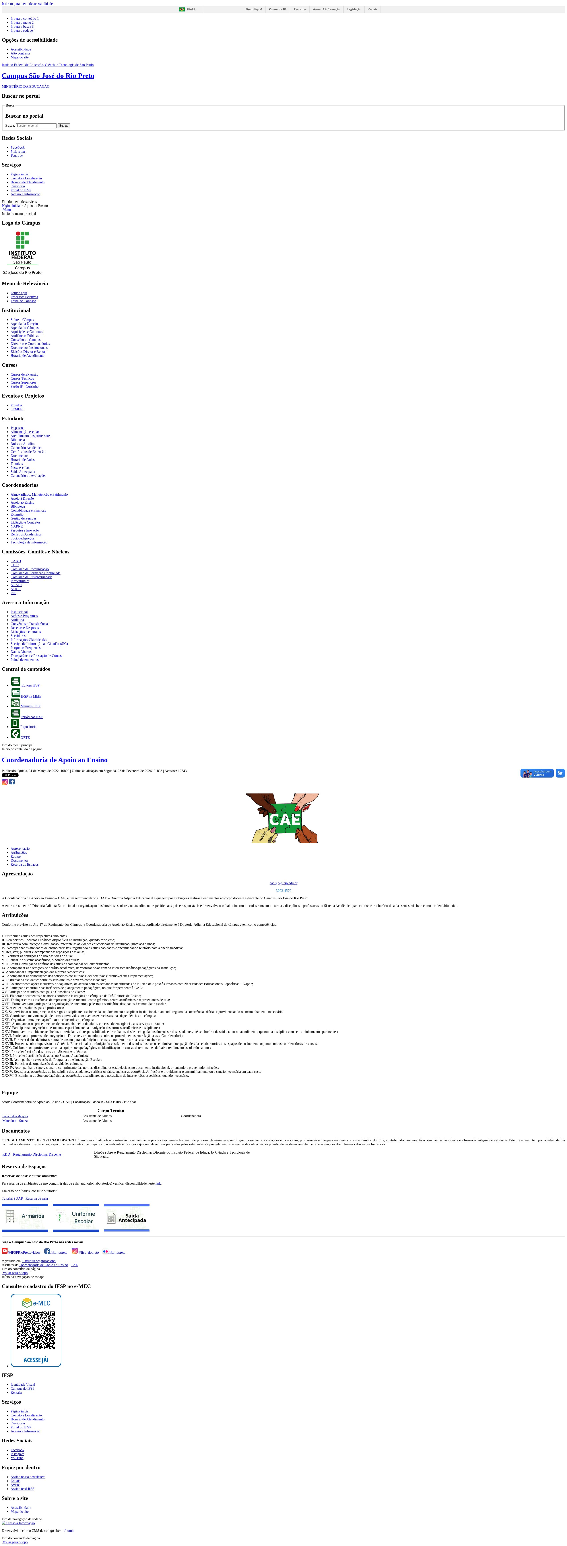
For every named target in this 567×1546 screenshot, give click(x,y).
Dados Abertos (21, 652)
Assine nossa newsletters (28, 1477)
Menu (6, 209)
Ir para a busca (22, 26)
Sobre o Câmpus (22, 320)
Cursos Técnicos (22, 378)
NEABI (16, 585)
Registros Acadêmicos (26, 534)
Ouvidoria (18, 186)
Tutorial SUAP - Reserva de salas (25, 1198)
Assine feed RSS (22, 1489)
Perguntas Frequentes (26, 648)
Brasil (191, 9)
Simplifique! (254, 9)
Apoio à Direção (22, 498)
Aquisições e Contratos (27, 332)
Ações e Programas (24, 616)
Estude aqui (19, 293)
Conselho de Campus (26, 339)
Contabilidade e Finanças (28, 510)
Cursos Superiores (23, 382)
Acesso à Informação (25, 194)
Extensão (17, 514)
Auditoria (17, 620)
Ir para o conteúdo (25, 18)
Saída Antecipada (23, 471)
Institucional (19, 612)
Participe (300, 9)
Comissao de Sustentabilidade (31, 577)
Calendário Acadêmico (27, 448)
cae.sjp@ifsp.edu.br (283, 883)
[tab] (20, 848)
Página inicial (20, 174)
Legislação (354, 9)
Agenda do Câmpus (25, 328)
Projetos (16, 405)
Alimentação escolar (25, 432)
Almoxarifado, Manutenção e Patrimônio (39, 494)
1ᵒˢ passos (17, 428)
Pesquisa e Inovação (25, 530)
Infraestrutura (20, 581)
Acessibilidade (21, 49)
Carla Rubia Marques (15, 1116)
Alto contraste (20, 53)
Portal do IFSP (21, 190)
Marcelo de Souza (15, 1121)
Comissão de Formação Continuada (35, 573)
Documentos (19, 456)
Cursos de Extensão (24, 374)
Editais (15, 1481)
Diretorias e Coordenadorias (30, 343)
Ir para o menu (22, 22)
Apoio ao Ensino (22, 502)
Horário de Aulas (23, 460)
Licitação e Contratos (25, 522)
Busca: (10, 125)
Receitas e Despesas (25, 628)
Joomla (69, 1530)
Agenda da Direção (24, 324)
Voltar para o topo (15, 1273)
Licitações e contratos (26, 632)
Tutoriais (17, 464)
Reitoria (16, 1392)
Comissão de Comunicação (30, 569)
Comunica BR (278, 9)
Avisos (15, 1485)
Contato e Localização (26, 178)
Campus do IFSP (23, 1388)
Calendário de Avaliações (28, 475)
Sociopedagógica (23, 538)
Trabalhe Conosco (23, 301)
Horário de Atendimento (28, 182)
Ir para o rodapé (23, 30)
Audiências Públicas (25, 336)
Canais (372, 9)
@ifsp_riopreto (88, 1252)
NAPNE (17, 526)
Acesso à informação (326, 9)
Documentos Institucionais (29, 347)
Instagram (17, 1454)
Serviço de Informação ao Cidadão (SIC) (39, 644)
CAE (74, 1265)
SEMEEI (17, 409)
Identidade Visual (23, 1384)
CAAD (16, 561)
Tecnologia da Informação (29, 542)
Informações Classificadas (29, 640)
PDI (13, 593)
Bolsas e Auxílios (23, 444)
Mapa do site (20, 57)
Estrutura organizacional (39, 1261)
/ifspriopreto (58, 1252)
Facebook (17, 1450)
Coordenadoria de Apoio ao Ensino (55, 760)
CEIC (15, 565)
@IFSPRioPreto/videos (24, 1252)
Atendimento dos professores (31, 436)
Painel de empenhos (25, 659)
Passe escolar (20, 467)
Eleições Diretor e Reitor (28, 351)
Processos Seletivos (24, 297)
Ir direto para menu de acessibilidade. (28, 4)
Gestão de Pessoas (23, 518)
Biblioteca (18, 440)
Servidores (18, 636)
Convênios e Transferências (30, 624)
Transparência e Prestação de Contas (36, 656)
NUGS (16, 589)
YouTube (17, 1458)
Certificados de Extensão (28, 452)
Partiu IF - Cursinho (25, 386)
